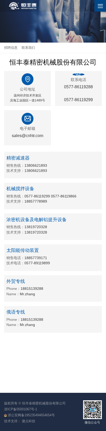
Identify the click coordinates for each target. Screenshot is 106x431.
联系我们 (28, 48)
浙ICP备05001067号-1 (20, 409)
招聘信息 (10, 48)
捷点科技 (28, 421)
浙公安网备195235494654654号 (31, 415)
